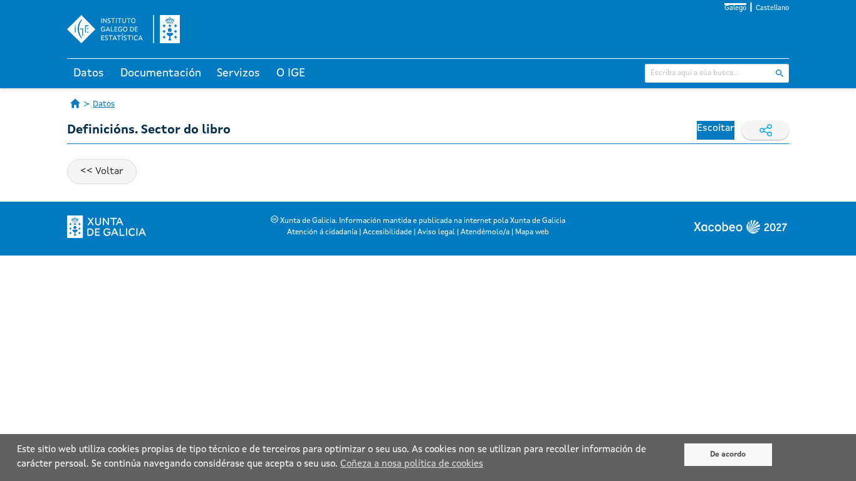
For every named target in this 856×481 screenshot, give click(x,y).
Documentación (160, 73)
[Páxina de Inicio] (75, 103)
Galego (735, 8)
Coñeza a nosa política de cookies (411, 464)
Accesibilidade (387, 232)
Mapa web (532, 232)
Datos (88, 73)
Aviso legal (436, 232)
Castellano (772, 8)
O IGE (290, 73)
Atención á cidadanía (322, 232)
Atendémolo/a (485, 232)
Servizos (238, 73)
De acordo (728, 454)
